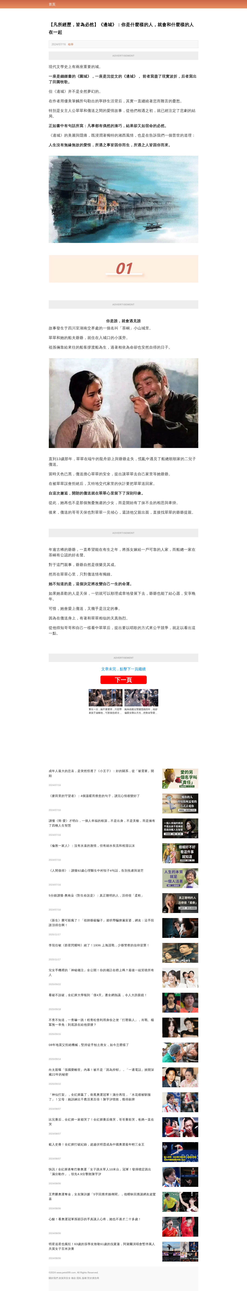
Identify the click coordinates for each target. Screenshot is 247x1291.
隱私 (79, 1278)
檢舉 (70, 44)
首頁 (52, 4)
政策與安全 (65, 1278)
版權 (84, 1278)
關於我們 (53, 1278)
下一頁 (123, 680)
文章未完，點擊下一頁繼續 (123, 669)
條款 (73, 1278)
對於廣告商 (93, 1278)
